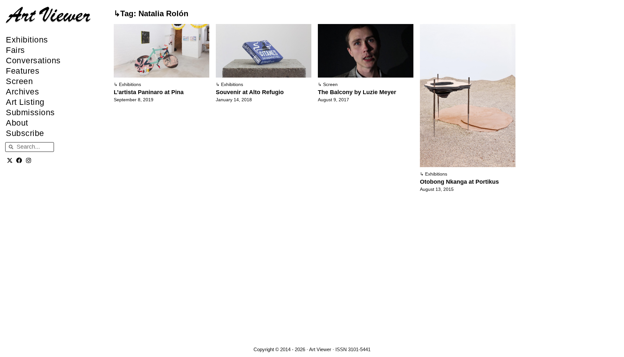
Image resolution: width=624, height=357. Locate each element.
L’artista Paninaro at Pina (149, 92)
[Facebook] (19, 160)
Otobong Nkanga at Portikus (459, 181)
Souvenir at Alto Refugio (250, 92)
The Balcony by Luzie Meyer (357, 92)
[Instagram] (28, 160)
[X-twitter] (10, 160)
